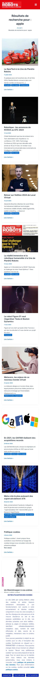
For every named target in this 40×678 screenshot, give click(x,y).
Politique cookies (12, 532)
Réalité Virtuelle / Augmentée (13, 395)
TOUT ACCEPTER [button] (32, 675)
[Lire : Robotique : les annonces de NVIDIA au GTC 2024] (20, 110)
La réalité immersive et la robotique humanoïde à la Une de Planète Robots (19, 258)
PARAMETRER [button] (7, 675)
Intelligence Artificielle (18, 514)
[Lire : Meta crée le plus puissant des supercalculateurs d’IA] (20, 479)
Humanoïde (8, 335)
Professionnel (24, 85)
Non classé (15, 85)
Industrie (14, 454)
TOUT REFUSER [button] (19, 675)
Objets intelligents (10, 517)
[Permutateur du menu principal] (35, 4)
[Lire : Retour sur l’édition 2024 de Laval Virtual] (20, 178)
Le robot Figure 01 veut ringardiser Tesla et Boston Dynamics (16, 319)
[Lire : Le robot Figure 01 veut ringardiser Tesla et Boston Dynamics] (20, 299)
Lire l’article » (8, 89)
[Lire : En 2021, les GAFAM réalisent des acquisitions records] (20, 421)
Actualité (7, 85)
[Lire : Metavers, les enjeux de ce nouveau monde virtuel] (20, 360)
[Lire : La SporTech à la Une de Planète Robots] (20, 52)
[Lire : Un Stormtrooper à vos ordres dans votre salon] (20, 573)
